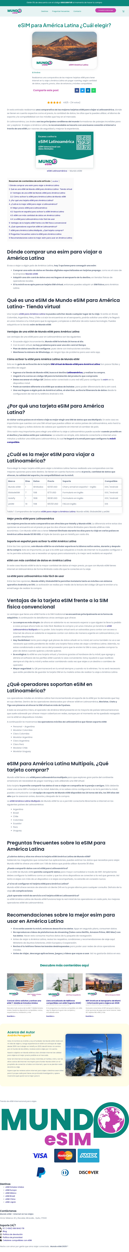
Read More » (11, 1016)
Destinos (44, 11)
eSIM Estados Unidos (14, 1187)
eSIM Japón (10, 1202)
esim (106, 379)
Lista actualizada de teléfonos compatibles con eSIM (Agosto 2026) (63, 1001)
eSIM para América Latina (32, 314)
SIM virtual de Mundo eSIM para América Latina (75, 364)
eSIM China (10, 1199)
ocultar (55, 181)
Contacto (77, 11)
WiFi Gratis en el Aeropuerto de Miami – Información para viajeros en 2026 (103, 1001)
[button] (77, 90)
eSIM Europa (10, 1190)
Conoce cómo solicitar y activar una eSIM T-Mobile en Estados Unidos (24, 1001)
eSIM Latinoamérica (57, 170)
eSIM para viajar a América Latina (58, 511)
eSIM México (10, 1193)
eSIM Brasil (10, 1196)
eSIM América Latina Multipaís (25, 801)
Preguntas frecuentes (60, 11)
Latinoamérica (75, 372)
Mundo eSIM (31, 273)
